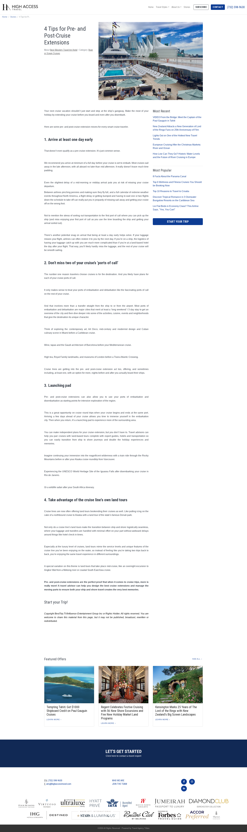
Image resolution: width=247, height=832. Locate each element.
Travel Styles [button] (161, 7)
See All (196, 659)
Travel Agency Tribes (141, 828)
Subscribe (201, 7)
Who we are (118, 780)
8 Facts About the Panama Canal (169, 176)
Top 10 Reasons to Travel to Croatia (171, 191)
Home (151, 7)
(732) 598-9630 (236, 7)
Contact (218, 7)
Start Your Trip (178, 221)
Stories (187, 7)
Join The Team (119, 784)
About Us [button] (176, 7)
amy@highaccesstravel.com (58, 784)
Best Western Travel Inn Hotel (63, 50)
